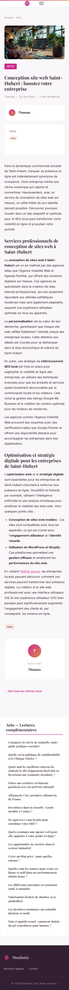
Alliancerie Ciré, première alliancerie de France (32, 797)
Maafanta (20, 957)
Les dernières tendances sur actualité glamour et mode (32, 911)
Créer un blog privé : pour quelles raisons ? (30, 858)
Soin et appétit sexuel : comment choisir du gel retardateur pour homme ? (34, 923)
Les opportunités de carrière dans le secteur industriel (31, 846)
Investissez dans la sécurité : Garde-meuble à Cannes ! (31, 809)
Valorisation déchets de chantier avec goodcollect (32, 899)
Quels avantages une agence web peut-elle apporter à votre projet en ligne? (33, 834)
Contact (33, 968)
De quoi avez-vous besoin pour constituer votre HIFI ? (28, 821)
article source (30, 571)
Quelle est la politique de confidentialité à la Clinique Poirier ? (34, 756)
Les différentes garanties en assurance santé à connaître (33, 887)
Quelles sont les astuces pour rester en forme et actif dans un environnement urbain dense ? (33, 872)
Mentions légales (14, 968)
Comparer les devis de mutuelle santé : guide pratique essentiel (33, 744)
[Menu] (41, 3)
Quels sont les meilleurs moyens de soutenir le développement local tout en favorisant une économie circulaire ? (33, 771)
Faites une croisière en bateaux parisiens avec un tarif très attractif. (31, 785)
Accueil (8, 17)
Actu (18, 17)
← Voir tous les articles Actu (23, 691)
